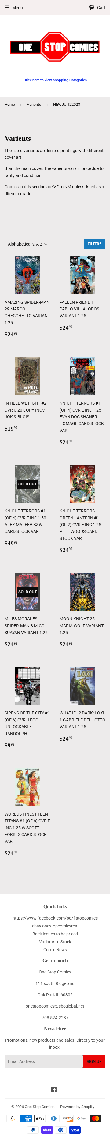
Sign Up (94, 1061)
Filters (94, 244)
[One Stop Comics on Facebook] (53, 1090)
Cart (100, 7)
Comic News (55, 949)
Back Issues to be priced (55, 933)
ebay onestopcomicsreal (55, 925)
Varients (34, 104)
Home (10, 104)
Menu (17, 7)
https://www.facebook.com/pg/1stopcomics (55, 918)
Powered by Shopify (77, 1106)
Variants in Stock (55, 941)
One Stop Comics (40, 1106)
